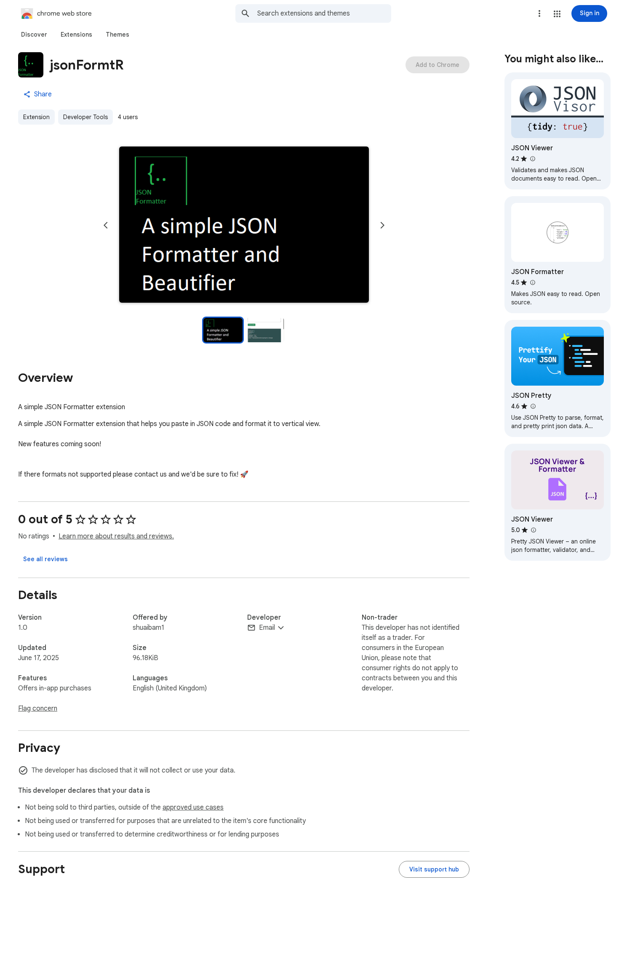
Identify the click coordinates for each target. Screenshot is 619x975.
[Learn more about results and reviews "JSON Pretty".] (533, 406)
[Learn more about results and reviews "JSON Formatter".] (532, 282)
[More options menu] (539, 13)
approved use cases (193, 807)
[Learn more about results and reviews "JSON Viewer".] (532, 159)
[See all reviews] (45, 559)
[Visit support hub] (434, 869)
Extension (36, 117)
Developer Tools (85, 117)
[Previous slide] (105, 225)
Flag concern (37, 708)
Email (267, 627)
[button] (557, 13)
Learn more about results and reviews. (116, 536)
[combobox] (324, 13)
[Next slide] (382, 225)
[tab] (34, 34)
